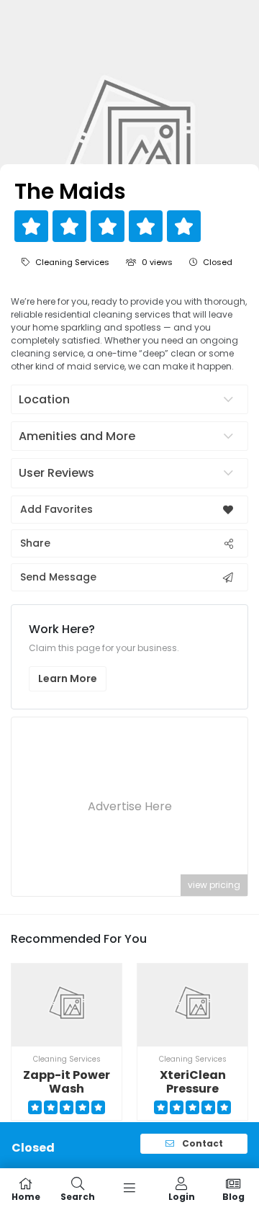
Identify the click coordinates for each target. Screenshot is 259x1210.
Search (77, 1196)
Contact (201, 1143)
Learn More (67, 678)
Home (26, 1196)
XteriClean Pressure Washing (193, 1089)
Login (181, 1196)
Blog (233, 1196)
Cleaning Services (72, 262)
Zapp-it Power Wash (66, 1082)
